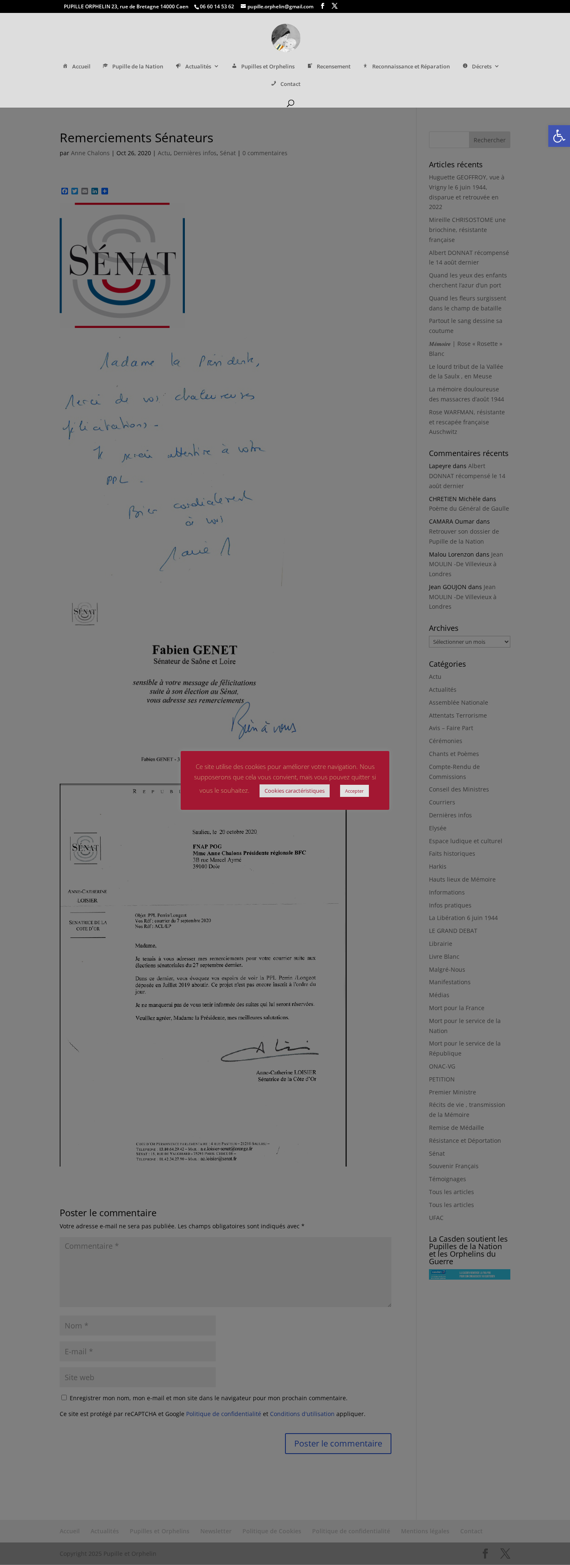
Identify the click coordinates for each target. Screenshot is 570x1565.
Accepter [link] (354, 791)
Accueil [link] (81, 66)
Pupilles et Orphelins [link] (268, 66)
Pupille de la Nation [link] (137, 66)
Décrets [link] (482, 66)
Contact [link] (290, 84)
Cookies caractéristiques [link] (295, 790)
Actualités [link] (198, 66)
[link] (559, 136)
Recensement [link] (334, 66)
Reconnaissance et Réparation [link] (411, 66)
